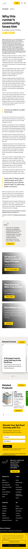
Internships (18, 511)
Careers (18, 513)
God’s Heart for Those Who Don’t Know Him (11, 531)
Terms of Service (14, 449)
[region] (14, 541)
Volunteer (18, 515)
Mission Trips (19, 508)
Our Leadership (6, 485)
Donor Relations (6, 492)
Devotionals (19, 487)
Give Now (8, 323)
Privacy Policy (6, 449)
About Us (10, 243)
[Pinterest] (8, 33)
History (4, 480)
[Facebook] (3, 33)
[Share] (13, 33)
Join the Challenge (11, 269)
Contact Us (5, 494)
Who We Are (5, 482)
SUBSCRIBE (7, 446)
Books (17, 485)
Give (17, 3)
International (19, 518)
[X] (6, 33)
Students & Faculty (7, 520)
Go (17, 502)
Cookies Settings (14, 541)
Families (4, 511)
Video (17, 498)
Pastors (4, 515)
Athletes (4, 506)
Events (17, 506)
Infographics (19, 489)
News (3, 489)
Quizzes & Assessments (19, 495)
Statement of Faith (6, 487)
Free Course (9, 296)
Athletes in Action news (20, 215)
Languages (18, 492)
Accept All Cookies (14, 545)
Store (3, 496)
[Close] (26, 534)
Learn (17, 476)
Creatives (4, 508)
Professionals (5, 518)
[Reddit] (11, 33)
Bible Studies (19, 482)
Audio (17, 480)
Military (4, 513)
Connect (5, 502)
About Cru (15, 471)
